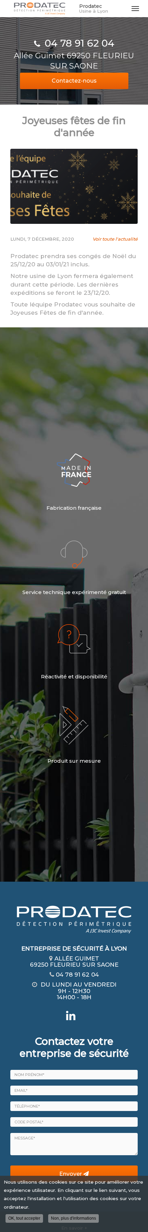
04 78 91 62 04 (79, 43)
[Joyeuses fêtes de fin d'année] (74, 186)
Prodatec (93, 8)
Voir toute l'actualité (115, 239)
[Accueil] (39, 8)
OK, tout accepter (24, 1218)
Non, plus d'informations (73, 1218)
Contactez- (74, 80)
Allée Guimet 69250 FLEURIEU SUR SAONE (74, 61)
